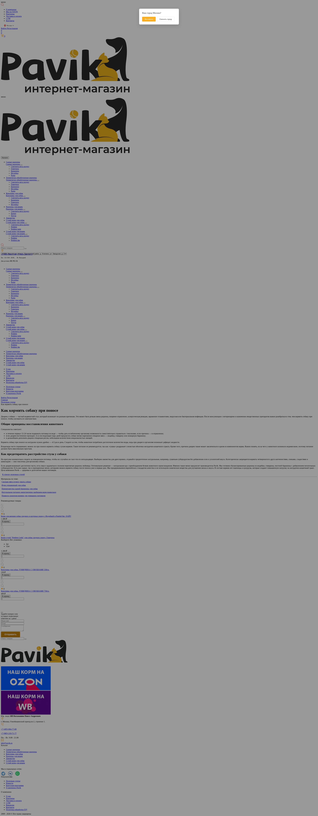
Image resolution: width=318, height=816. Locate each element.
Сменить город (165, 19)
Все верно (149, 19)
